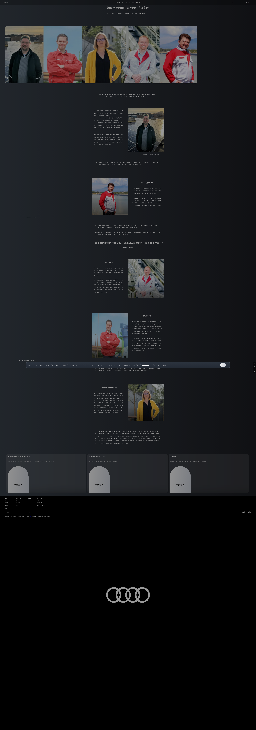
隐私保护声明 (145, 365)
